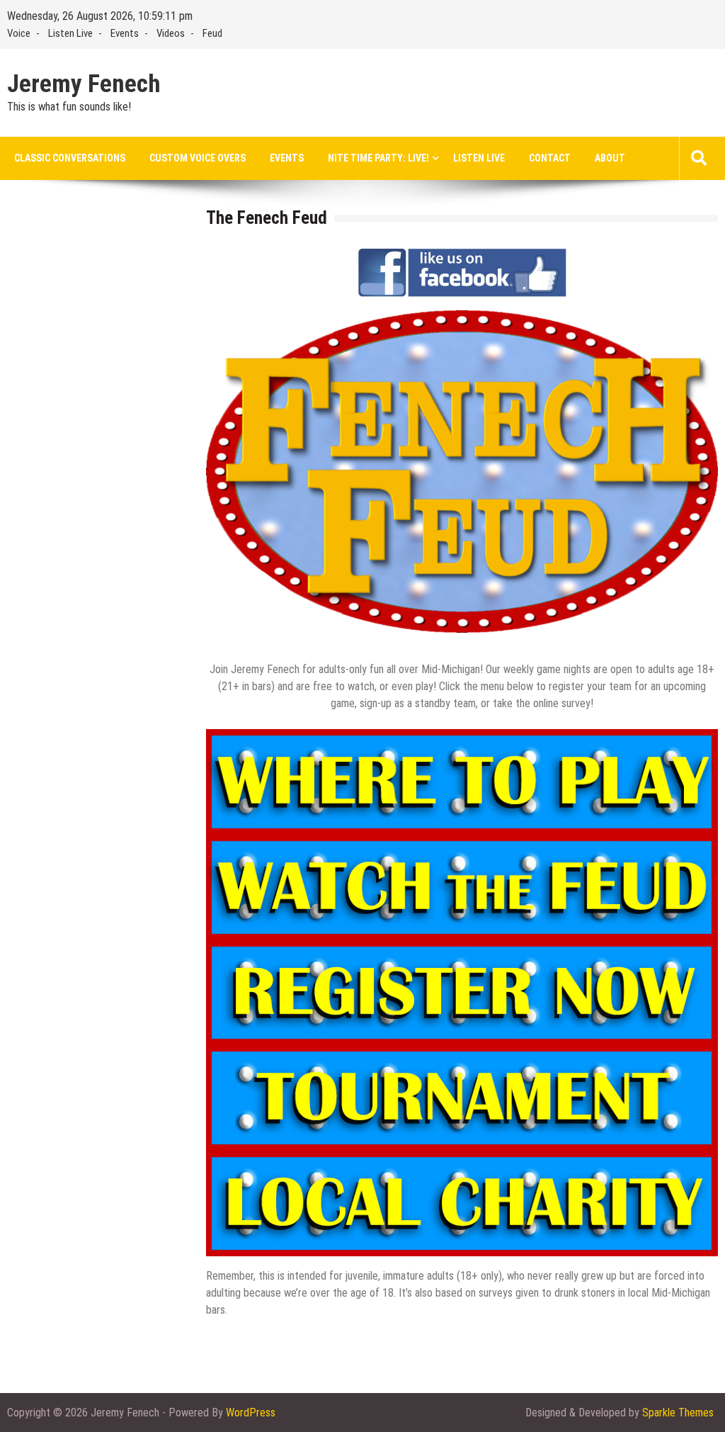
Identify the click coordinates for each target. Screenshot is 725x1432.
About (610, 158)
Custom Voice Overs (197, 158)
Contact (550, 158)
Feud (212, 33)
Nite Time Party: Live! (378, 158)
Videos (170, 33)
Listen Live (70, 33)
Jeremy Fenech (84, 84)
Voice (18, 33)
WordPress (250, 1412)
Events (124, 33)
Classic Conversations (69, 158)
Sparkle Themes (678, 1412)
